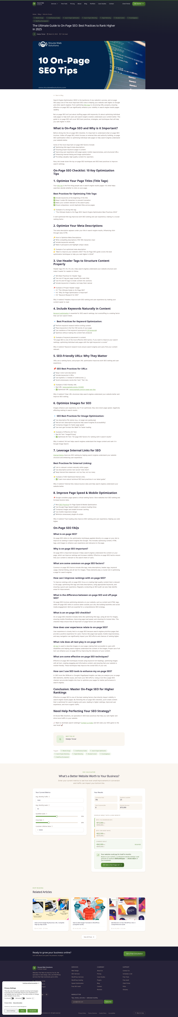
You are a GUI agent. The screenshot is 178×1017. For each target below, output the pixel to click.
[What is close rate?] (43, 820)
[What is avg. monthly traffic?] (49, 796)
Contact (111, 4)
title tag (60, 185)
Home (34, 14)
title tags (87, 105)
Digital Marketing (106, 18)
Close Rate (39, 820)
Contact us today (87, 723)
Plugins (99, 980)
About (79, 4)
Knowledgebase (133, 18)
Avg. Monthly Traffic (42, 797)
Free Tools (64, 4)
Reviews (99, 989)
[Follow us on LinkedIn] (42, 994)
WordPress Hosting (77, 980)
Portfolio (92, 4)
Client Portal (126, 4)
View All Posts (88, 937)
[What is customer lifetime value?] (52, 826)
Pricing (72, 4)
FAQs (124, 986)
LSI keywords (91, 330)
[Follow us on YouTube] (46, 994)
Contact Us (126, 970)
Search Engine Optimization (72, 18)
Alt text (56, 646)
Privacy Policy (82, 1013)
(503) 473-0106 (40, 981)
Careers (99, 986)
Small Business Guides (54, 18)
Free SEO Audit (76, 986)
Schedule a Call (127, 974)
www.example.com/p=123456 (73, 387)
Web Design (75, 970)
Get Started (137, 4)
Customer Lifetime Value (43, 826)
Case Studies (102, 4)
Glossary (125, 989)
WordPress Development (42, 21)
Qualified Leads (40, 814)
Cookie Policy (102, 1013)
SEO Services (75, 974)
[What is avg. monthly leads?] (49, 805)
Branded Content (120, 18)
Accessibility (112, 1013)
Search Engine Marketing (90, 18)
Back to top (140, 1013)
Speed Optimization (77, 983)
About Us (100, 970)
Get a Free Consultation (134, 954)
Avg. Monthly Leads (42, 805)
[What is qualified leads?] (46, 813)
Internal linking (58, 455)
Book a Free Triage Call (113, 865)
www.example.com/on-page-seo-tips (82, 389)
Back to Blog (59, 95)
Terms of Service (92, 1013)
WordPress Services (77, 977)
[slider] (57, 816)
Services (53, 4)
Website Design (39, 18)
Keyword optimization (61, 313)
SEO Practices (64, 505)
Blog (85, 4)
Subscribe (108, 1002)
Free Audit (126, 980)
